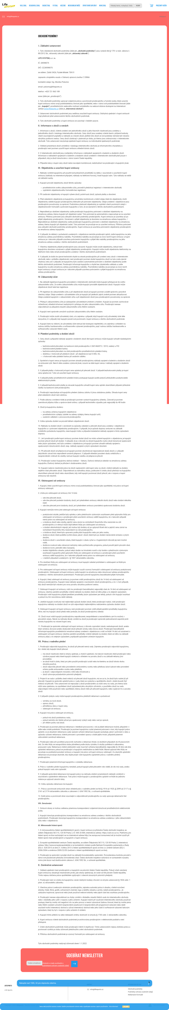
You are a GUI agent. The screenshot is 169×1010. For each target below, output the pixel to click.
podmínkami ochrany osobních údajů (55, 965)
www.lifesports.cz (51, 109)
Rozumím (126, 1006)
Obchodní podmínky (135, 989)
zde (119, 1006)
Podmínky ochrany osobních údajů (140, 992)
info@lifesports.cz (96, 989)
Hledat (138, 6)
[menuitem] (23, 5)
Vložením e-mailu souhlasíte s (55, 964)
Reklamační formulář (135, 995)
